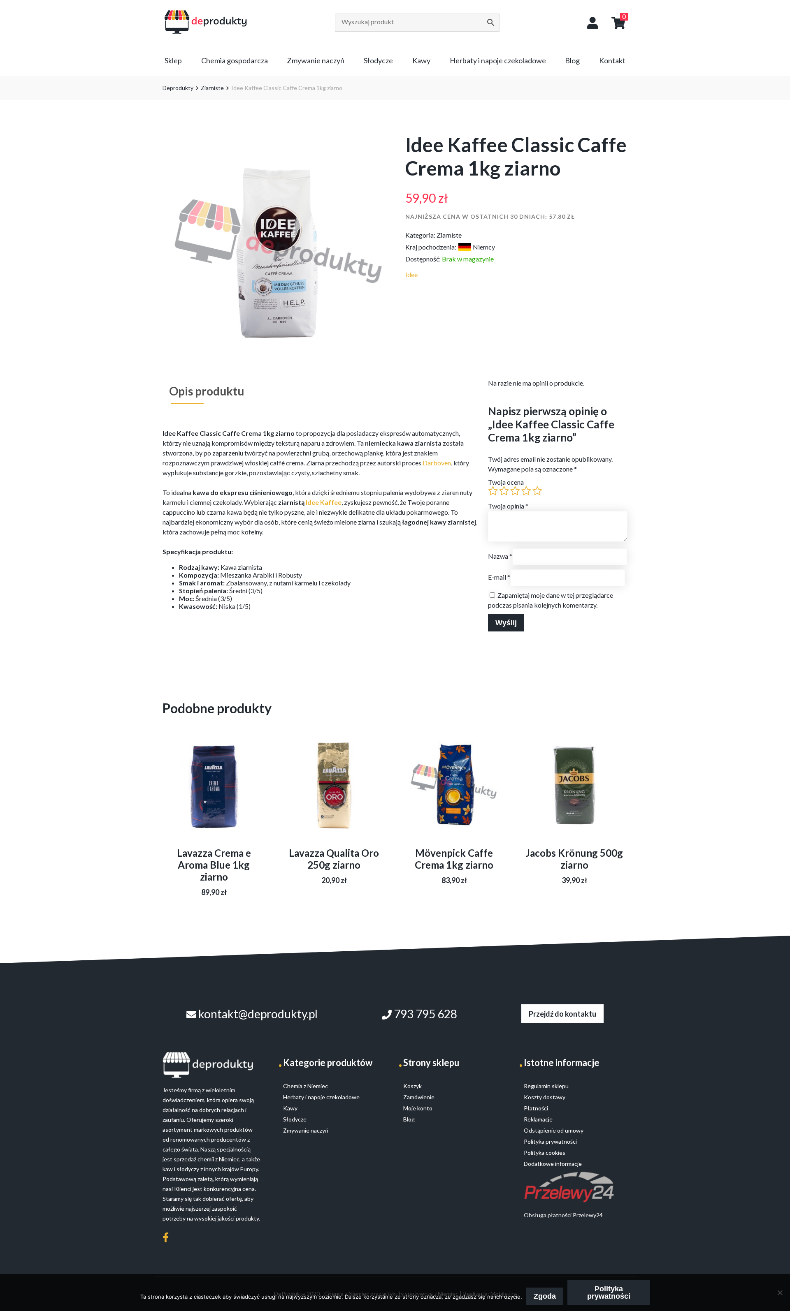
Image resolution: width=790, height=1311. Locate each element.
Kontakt (612, 60)
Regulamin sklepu (546, 1085)
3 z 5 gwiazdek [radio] (515, 491)
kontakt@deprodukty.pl (257, 1014)
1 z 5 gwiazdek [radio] (493, 491)
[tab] (207, 391)
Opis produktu (206, 391)
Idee (411, 274)
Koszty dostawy (544, 1097)
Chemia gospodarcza (234, 60)
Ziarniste (212, 87)
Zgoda (545, 1296)
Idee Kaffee (324, 502)
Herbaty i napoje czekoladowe (498, 60)
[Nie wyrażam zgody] (780, 1292)
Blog (572, 60)
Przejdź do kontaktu (562, 1013)
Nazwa (500, 556)
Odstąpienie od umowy (553, 1130)
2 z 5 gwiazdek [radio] (504, 491)
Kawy (421, 60)
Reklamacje (538, 1119)
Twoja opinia (508, 506)
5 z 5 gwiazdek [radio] (537, 491)
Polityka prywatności (608, 1292)
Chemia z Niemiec (305, 1085)
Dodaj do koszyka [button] (454, 796)
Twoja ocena (506, 482)
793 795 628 (424, 1014)
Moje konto (417, 1108)
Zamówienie (418, 1097)
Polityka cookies (544, 1152)
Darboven (437, 463)
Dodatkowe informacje (553, 1163)
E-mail (499, 577)
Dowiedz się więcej (214, 805)
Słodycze (378, 60)
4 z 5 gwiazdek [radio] (526, 491)
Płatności (536, 1108)
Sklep (173, 60)
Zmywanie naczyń (315, 60)
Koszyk (412, 1085)
